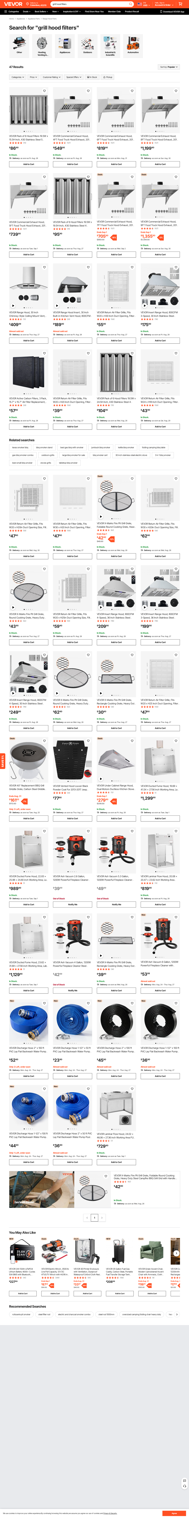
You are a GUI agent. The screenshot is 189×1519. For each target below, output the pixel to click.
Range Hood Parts (50, 19)
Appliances (21, 19)
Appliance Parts (34, 19)
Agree (174, 1513)
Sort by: (163, 67)
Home (11, 19)
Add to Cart (28, 164)
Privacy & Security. (110, 1513)
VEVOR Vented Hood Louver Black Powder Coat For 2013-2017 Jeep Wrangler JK (70, 789)
